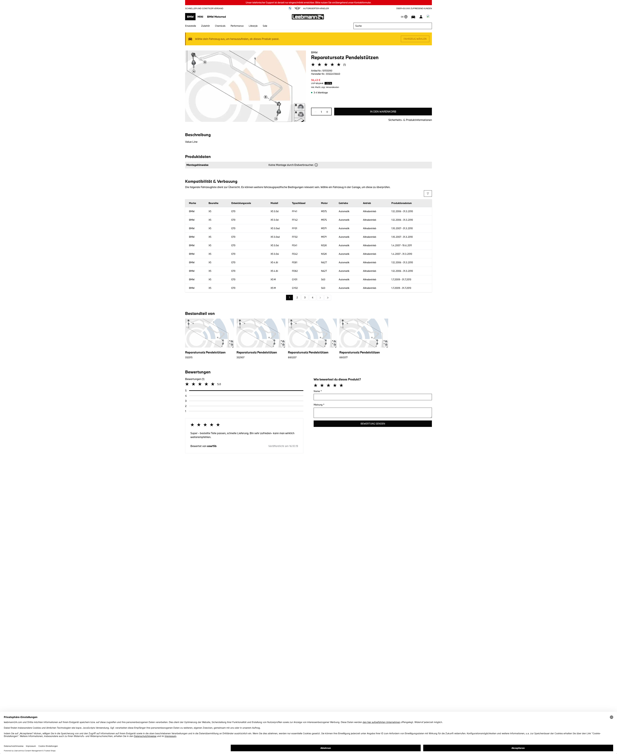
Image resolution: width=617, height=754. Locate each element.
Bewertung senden (373, 423)
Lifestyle (253, 25)
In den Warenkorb (383, 111)
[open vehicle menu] (413, 17)
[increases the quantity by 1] (326, 112)
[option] (320, 297)
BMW (190, 16)
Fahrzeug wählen (415, 38)
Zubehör (205, 25)
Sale (265, 25)
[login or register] (421, 17)
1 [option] (289, 297)
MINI (200, 16)
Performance (237, 25)
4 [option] (312, 297)
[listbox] (308, 298)
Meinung (319, 404)
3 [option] (305, 297)
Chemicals (220, 25)
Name (318, 391)
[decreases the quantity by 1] (316, 112)
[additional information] (316, 165)
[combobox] (393, 26)
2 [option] (297, 297)
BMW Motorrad (216, 16)
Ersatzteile (190, 25)
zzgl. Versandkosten (330, 87)
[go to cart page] (429, 17)
